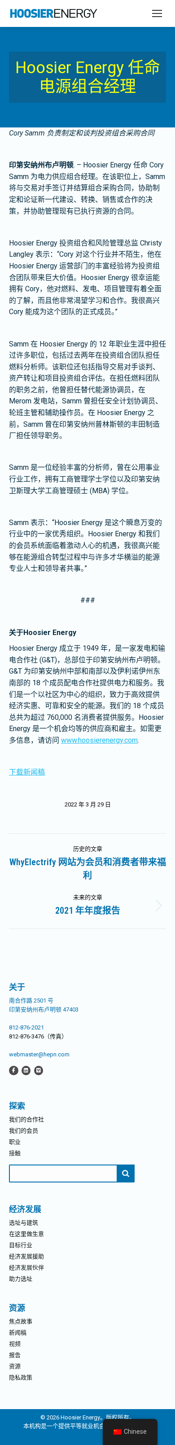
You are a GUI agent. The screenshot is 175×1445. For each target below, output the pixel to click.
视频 (15, 1343)
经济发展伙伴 (26, 1267)
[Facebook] (13, 1070)
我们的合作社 (26, 1119)
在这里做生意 (26, 1233)
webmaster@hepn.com (39, 1054)
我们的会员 (23, 1130)
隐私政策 (20, 1377)
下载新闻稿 (27, 772)
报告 (15, 1355)
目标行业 (20, 1245)
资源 (15, 1366)
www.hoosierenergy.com (99, 740)
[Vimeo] (38, 1070)
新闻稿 (17, 1332)
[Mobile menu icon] (157, 13)
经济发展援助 (26, 1256)
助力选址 (20, 1278)
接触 (15, 1153)
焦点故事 (20, 1321)
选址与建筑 (23, 1222)
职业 (15, 1141)
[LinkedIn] (26, 1070)
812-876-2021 (26, 1027)
